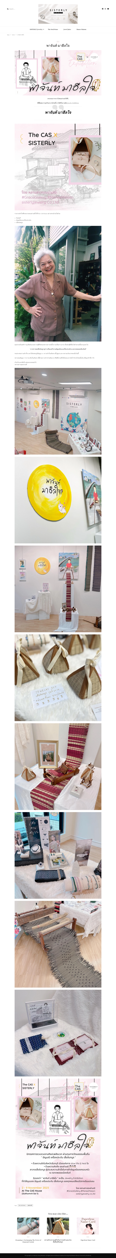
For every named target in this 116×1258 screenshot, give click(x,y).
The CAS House (22, 1205)
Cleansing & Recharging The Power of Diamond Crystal (28, 1241)
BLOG (58, 41)
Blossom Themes (75, 1255)
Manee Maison (81, 29)
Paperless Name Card (88, 1240)
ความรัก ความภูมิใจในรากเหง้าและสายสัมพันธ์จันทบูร (58, 1241)
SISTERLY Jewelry (36, 29)
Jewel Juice (67, 29)
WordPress (88, 1255)
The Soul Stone (53, 29)
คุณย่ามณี (30, 1205)
